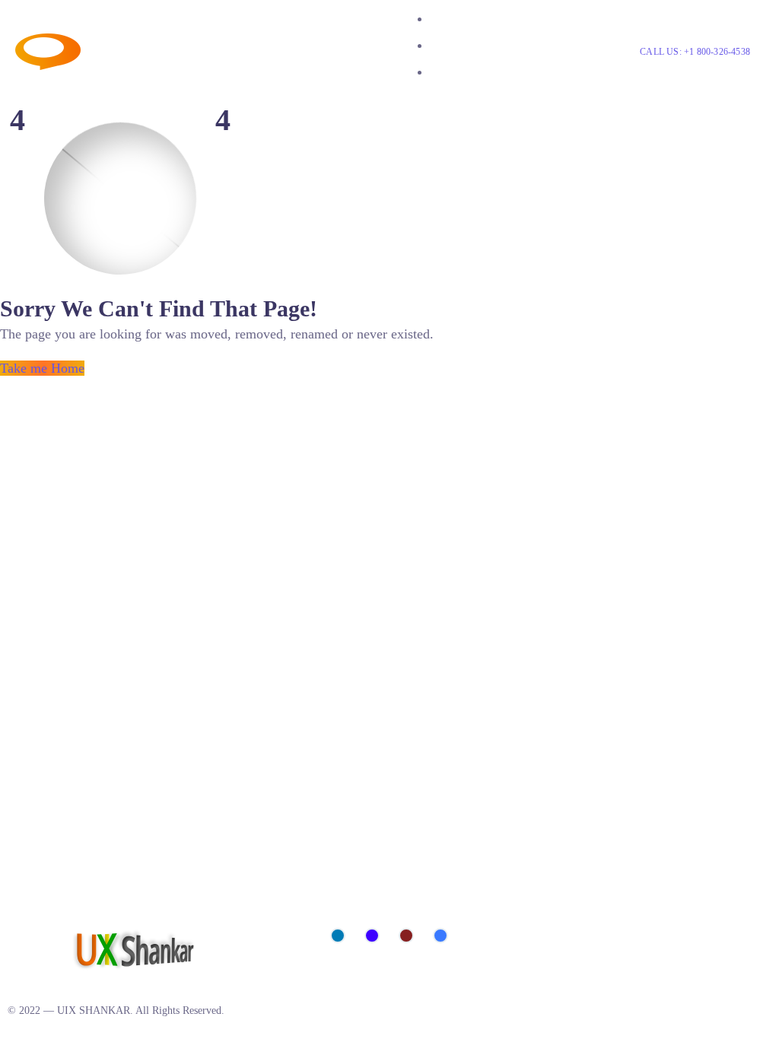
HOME (448, 18)
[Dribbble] (406, 935)
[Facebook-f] (440, 935)
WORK (449, 45)
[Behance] (372, 935)
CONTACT (459, 71)
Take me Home (42, 368)
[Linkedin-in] (337, 935)
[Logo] (128, 43)
